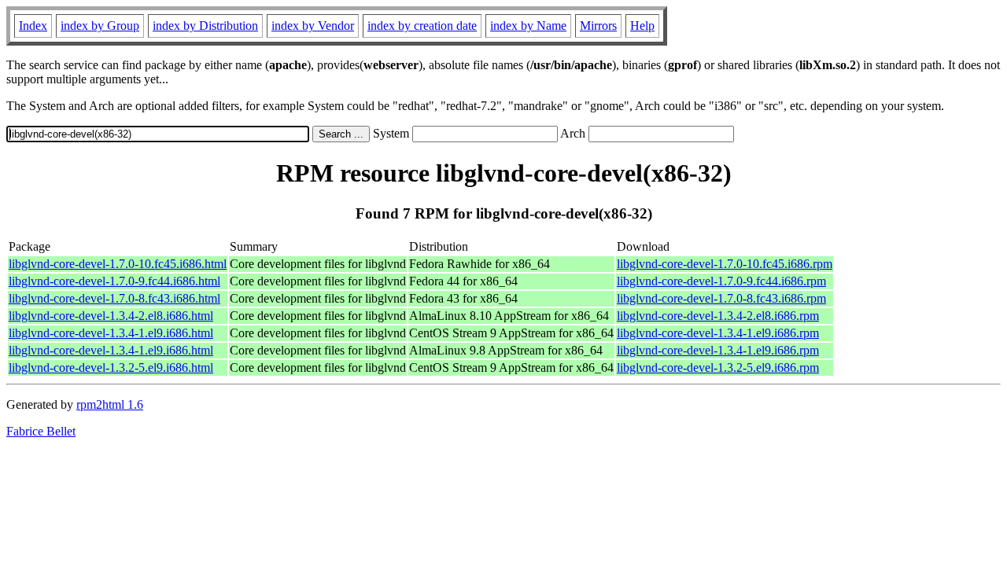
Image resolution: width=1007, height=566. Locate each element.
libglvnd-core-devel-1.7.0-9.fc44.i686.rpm (721, 281)
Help (642, 25)
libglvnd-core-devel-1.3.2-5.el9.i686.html (111, 367)
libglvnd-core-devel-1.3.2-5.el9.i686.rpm (718, 367)
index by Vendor (312, 25)
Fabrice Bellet (41, 431)
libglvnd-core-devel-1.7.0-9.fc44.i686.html (114, 281)
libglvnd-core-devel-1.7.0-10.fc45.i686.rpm (724, 263)
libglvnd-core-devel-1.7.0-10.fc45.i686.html (118, 263)
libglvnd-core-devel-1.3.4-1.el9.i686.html (111, 333)
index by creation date (422, 25)
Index (33, 25)
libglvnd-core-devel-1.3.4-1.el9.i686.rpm (718, 333)
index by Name (528, 25)
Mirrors (598, 25)
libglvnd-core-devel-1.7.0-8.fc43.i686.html (114, 298)
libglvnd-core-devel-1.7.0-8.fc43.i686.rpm (721, 298)
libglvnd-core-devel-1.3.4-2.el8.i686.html (111, 315)
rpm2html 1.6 (109, 404)
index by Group (100, 25)
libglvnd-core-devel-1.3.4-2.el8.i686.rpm (718, 315)
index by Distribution (205, 25)
